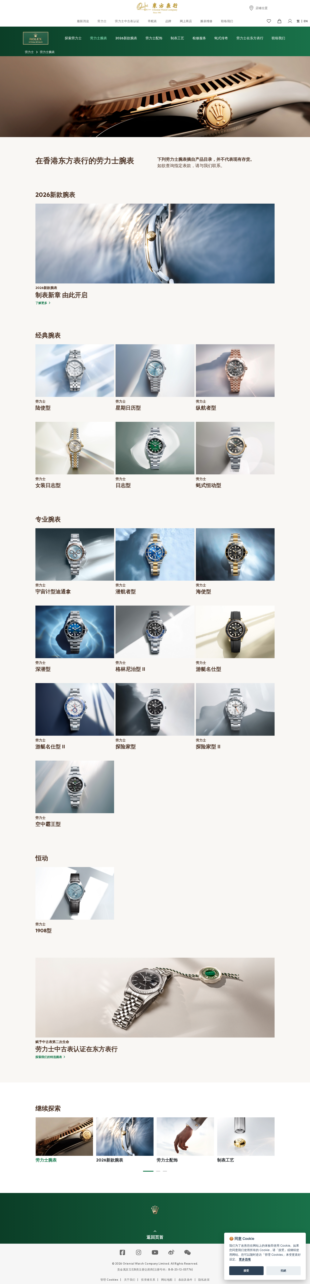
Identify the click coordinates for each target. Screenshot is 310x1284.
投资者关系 (148, 1279)
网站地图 (167, 1279)
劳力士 (101, 21)
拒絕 (283, 1270)
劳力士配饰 (154, 38)
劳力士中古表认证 (127, 21)
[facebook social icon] (122, 1253)
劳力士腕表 (98, 38)
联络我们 (227, 21)
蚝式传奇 (221, 38)
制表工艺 (177, 38)
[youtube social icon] (155, 1253)
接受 (246, 1270)
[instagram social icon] (139, 1253)
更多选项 (245, 1259)
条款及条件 (185, 1279)
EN (306, 21)
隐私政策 (204, 1279)
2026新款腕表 (126, 38)
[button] (148, 1171)
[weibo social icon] (171, 1253)
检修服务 (199, 38)
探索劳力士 (73, 38)
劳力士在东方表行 (249, 38)
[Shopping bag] (279, 21)
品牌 (168, 21)
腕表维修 (206, 21)
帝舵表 (152, 21)
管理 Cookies (109, 1279)
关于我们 (129, 1279)
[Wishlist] (269, 21)
